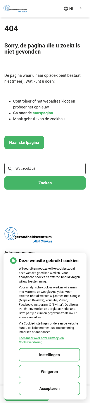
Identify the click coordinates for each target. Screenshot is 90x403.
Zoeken (45, 183)
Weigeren (49, 371)
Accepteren (49, 388)
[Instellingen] (81, 9)
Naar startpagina (24, 142)
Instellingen (49, 354)
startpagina (43, 113)
